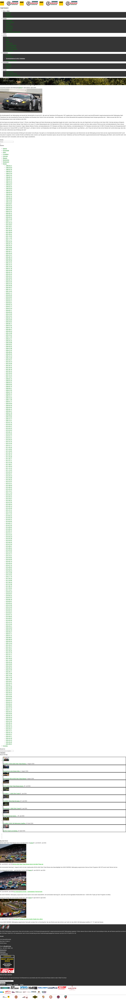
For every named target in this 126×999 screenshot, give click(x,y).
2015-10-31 (9, 555)
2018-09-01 (9, 601)
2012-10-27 (9, 491)
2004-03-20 (9, 295)
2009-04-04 (9, 403)
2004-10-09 (9, 314)
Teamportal (8, 54)
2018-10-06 (9, 605)
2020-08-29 (9, 639)
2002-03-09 (9, 242)
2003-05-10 (9, 280)
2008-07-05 (9, 390)
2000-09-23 (9, 217)
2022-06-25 (9, 668)
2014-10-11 (9, 533)
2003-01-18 (9, 268)
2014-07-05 (9, 525)
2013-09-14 (9, 506)
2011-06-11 (9, 458)
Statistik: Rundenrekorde (11, 49)
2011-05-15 (9, 455)
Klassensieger (9, 30)
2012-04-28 (9, 477)
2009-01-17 (9, 401)
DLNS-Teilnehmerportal (11, 60)
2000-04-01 (9, 203)
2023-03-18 (9, 679)
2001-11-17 (9, 240)
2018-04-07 (9, 593)
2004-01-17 (9, 293)
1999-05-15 (9, 190)
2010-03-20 (9, 424)
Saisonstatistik (9, 28)
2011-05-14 (9, 453)
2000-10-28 (9, 219)
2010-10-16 (9, 441)
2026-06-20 (9, 742)
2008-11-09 (9, 399)
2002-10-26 (9, 266)
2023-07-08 (9, 687)
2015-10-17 (9, 553)
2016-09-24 (9, 571)
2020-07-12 (9, 635)
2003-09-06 (9, 285)
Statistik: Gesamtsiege (11, 45)
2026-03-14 (9, 732)
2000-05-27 (9, 209)
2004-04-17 (9, 300)
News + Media (6, 11)
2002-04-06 (9, 247)
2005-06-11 (9, 323)
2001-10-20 (9, 236)
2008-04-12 (9, 382)
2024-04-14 (9, 702)
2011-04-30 (9, 451)
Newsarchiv (8, 13)
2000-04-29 (9, 207)
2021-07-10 (9, 652)
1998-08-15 (9, 177)
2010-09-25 (9, 439)
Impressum (3, 952)
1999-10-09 (9, 200)
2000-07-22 (9, 211)
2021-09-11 (9, 656)
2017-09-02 (9, 588)
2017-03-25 (9, 578)
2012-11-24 (9, 493)
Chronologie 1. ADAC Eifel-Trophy (11, 808)
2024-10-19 (9, 708)
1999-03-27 (9, 184)
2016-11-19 (9, 576)
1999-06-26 (9, 194)
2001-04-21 (9, 226)
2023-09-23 (9, 692)
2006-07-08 (9, 348)
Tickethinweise (4, 954)
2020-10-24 (9, 643)
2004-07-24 (9, 308)
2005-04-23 (9, 321)
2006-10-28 (9, 358)
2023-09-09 (9, 689)
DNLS (4, 152)
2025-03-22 (9, 711)
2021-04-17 (9, 647)
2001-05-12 (9, 228)
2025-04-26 (9, 713)
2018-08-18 (9, 599)
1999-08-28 (9, 198)
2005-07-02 (9, 325)
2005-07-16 (9, 327)
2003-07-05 (9, 281)
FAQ (7, 37)
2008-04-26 (9, 384)
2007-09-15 (9, 371)
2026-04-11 (9, 736)
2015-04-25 (9, 540)
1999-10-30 (9, 202)
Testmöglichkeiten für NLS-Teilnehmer (15, 58)
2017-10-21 (9, 590)
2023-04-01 (9, 681)
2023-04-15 (9, 683)
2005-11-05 (9, 337)
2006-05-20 (9, 346)
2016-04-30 (9, 559)
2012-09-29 (9, 489)
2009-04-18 (5, 80)
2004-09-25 (9, 312)
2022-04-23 (9, 666)
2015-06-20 (9, 542)
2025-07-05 (9, 721)
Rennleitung (8, 64)
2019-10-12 (9, 622)
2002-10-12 (9, 262)
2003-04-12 (9, 276)
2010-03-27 (9, 426)
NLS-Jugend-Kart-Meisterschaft (13, 32)
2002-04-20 (9, 249)
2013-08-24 (9, 504)
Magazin (5, 158)
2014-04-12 (9, 519)
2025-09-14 (9, 727)
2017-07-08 (9, 584)
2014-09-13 (9, 531)
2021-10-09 (9, 660)
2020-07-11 (9, 633)
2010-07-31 (9, 437)
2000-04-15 (9, 205)
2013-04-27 (9, 498)
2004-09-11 (9, 310)
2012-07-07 (9, 481)
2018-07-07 (9, 597)
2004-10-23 (9, 316)
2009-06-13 (9, 409)
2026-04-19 (9, 740)
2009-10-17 (9, 418)
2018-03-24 (9, 592)
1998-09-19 (9, 179)
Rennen (5, 164)
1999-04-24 (9, 188)
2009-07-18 (9, 413)
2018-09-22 (9, 603)
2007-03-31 (9, 359)
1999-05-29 (9, 192)
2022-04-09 (9, 664)
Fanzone (5, 35)
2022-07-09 (9, 670)
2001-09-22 (9, 234)
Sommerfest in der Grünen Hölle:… (11, 771)
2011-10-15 (9, 468)
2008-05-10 (9, 386)
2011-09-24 (9, 466)
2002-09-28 (9, 261)
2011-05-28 (9, 456)
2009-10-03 (9, 417)
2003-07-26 (9, 283)
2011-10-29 (9, 470)
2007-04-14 (9, 361)
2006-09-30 (9, 354)
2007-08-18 (9, 369)
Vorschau (11, 80)
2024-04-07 (9, 698)
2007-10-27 (9, 377)
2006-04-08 (9, 342)
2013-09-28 (9, 508)
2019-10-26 (9, 624)
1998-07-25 (9, 175)
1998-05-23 (9, 171)
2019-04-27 (9, 612)
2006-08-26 (9, 352)
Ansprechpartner (9, 72)
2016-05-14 (9, 561)
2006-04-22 (9, 344)
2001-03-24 (9, 223)
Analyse (5, 148)
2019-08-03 (9, 616)
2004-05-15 (9, 304)
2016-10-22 (9, 574)
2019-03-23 (9, 609)
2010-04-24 (9, 430)
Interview (5, 156)
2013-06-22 (9, 500)
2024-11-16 (9, 709)
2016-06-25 (9, 563)
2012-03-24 (9, 472)
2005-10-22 (9, 335)
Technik (7, 68)
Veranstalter (6, 62)
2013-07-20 (9, 502)
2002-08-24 (9, 259)
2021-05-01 (9, 649)
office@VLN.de (7, 946)
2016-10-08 (9, 573)
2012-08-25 (9, 487)
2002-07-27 (9, 255)
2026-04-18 (9, 738)
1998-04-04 (9, 167)
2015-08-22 (9, 548)
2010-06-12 (9, 432)
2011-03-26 (9, 447)
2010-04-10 (9, 428)
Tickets (4, 34)
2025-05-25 (9, 719)
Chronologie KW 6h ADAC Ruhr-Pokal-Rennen (14, 778)
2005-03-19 (9, 318)
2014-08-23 (9, 529)
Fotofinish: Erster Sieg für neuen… (11, 801)
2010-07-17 (9, 436)
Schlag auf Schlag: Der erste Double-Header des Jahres (28, 919)
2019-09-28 (9, 620)
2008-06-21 (9, 388)
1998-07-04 (9, 173)
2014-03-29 (9, 517)
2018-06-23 (9, 595)
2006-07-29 (9, 350)
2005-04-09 (9, 320)
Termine (5, 18)
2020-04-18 (9, 630)
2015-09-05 (9, 550)
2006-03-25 (9, 340)
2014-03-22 (9, 515)
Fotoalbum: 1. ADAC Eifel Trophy (11, 793)
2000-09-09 (9, 215)
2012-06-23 (9, 479)
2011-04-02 (9, 449)
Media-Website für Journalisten (13, 75)
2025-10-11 (9, 730)
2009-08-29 (9, 415)
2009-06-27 (9, 411)
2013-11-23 (9, 514)
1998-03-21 (9, 165)
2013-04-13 (9, 496)
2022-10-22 (9, 675)
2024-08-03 (9, 706)
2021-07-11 (9, 654)
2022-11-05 (9, 677)
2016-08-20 (9, 567)
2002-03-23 (9, 245)
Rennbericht (6, 162)
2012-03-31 (9, 474)
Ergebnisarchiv (9, 43)
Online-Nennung (9, 56)
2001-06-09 (9, 230)
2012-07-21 (9, 483)
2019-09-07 (9, 618)
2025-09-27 (9, 728)
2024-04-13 (9, 700)
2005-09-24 (9, 331)
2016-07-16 (9, 565)
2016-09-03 (9, 569)
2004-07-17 (9, 306)
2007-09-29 (9, 373)
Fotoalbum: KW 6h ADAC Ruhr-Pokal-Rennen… (15, 763)
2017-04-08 (9, 580)
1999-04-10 (9, 186)
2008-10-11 (9, 396)
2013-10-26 (9, 512)
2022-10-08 (9, 673)
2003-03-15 (9, 272)
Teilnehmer (5, 53)
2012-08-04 (9, 485)
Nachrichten (6, 160)
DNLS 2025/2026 (10, 22)
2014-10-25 (9, 534)
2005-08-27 (9, 329)
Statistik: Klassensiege (11, 47)
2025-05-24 (9, 717)
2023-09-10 (9, 690)
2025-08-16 (9, 723)
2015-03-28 (9, 538)
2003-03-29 (9, 274)
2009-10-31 (9, 420)
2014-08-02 (9, 527)
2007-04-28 (9, 363)
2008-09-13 (9, 394)
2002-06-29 (9, 253)
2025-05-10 (9, 715)
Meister (7, 41)
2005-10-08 (9, 333)
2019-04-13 (9, 611)
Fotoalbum (8, 15)
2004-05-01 (9, 302)
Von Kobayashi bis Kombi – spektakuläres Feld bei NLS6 (28, 891)
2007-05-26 (9, 367)
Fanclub (7, 39)
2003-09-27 (9, 287)
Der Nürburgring (9, 51)
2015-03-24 (9, 536)
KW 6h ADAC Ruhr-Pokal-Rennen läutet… (13, 786)
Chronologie (6, 150)
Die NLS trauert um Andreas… (10, 831)
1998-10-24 (9, 183)
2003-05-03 (9, 278)
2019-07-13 (9, 614)
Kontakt (5, 70)
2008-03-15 (9, 378)
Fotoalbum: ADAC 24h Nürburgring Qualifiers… (14, 823)
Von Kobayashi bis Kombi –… (10, 816)
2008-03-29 (9, 380)
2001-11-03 (9, 238)
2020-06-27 (9, 631)
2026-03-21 (9, 734)
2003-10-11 (9, 289)
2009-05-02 (9, 407)
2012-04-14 (9, 475)
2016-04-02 (9, 557)
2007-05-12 (9, 365)
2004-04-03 (9, 297)
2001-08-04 (9, 232)
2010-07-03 (9, 434)
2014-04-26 (9, 521)
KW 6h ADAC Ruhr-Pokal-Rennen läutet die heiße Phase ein (28, 864)
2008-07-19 (9, 392)
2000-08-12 (9, 213)
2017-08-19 (9, 586)
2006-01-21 (9, 339)
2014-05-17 (9, 523)
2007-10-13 (9, 375)
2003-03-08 (9, 270)
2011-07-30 (9, 462)
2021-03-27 (9, 645)
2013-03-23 (9, 495)
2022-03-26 (9, 662)
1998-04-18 (9, 169)
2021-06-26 (9, 650)
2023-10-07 (9, 694)
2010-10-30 (9, 443)
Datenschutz (3, 950)
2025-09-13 (9, 725)
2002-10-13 (9, 264)
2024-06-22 (9, 704)
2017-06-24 (9, 582)
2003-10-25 (9, 291)
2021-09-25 (9, 658)
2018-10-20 (9, 607)
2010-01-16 (9, 422)
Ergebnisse (8, 24)
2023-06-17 (9, 685)
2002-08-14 (9, 257)
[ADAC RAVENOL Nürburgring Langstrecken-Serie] (19, 6)
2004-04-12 (9, 299)
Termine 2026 (9, 20)
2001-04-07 (9, 224)
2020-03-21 (9, 626)
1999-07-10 (9, 196)
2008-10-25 (9, 398)
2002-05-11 (9, 251)
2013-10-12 (9, 510)
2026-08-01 (9, 744)
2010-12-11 (9, 445)
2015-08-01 (9, 546)
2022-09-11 (9, 671)
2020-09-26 (9, 641)
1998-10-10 (9, 181)
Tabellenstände (9, 26)
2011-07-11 (9, 460)
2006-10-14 (9, 356)
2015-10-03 (9, 552)
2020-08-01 (9, 637)
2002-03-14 (9, 243)
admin (20, 87)
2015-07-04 (9, 544)
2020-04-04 (9, 628)
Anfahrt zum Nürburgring (11, 73)
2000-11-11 (9, 221)
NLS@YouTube (9, 16)
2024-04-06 (9, 696)
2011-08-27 (9, 464)
